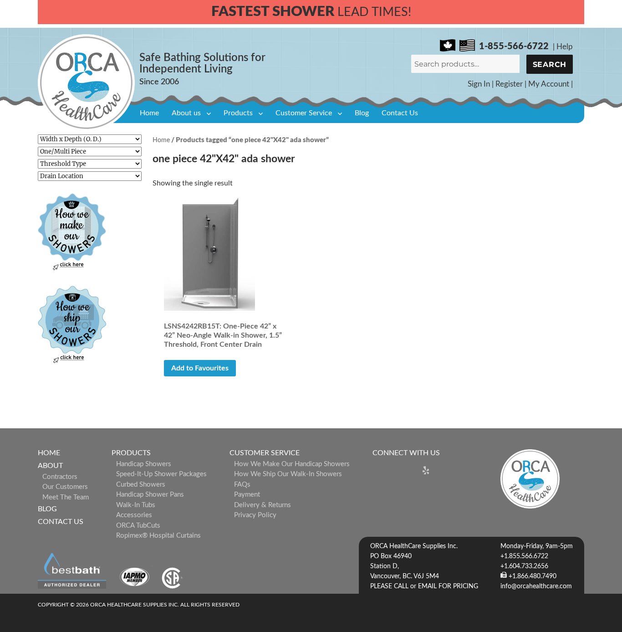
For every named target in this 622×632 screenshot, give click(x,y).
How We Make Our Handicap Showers (292, 464)
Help (564, 47)
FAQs (242, 484)
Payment (247, 494)
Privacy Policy (255, 515)
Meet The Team (65, 497)
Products (238, 113)
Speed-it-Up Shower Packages (161, 474)
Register (509, 84)
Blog (362, 113)
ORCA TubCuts (138, 525)
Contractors (59, 476)
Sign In (479, 84)
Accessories (134, 515)
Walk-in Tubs (135, 505)
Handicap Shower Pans (150, 494)
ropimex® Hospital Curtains (158, 535)
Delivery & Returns (262, 505)
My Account (548, 84)
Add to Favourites (200, 368)
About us (186, 113)
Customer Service (303, 113)
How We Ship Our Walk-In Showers (288, 474)
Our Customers (65, 486)
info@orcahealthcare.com (536, 586)
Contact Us (400, 113)
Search (550, 64)
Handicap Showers (143, 464)
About (50, 465)
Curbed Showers (140, 484)
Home (149, 113)
